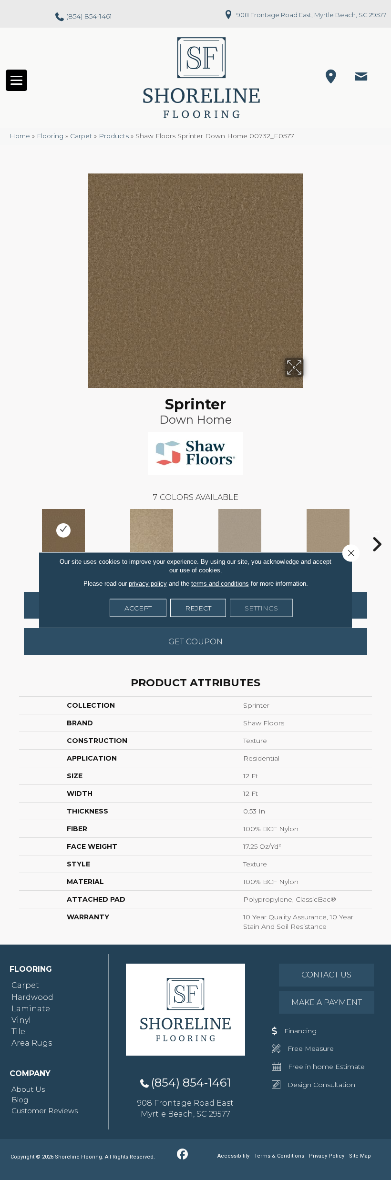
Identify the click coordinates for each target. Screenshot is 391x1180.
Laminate (30, 1008)
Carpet (81, 136)
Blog (19, 1099)
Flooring (50, 136)
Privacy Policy (326, 1156)
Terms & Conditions (279, 1156)
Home (20, 136)
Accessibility (233, 1156)
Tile (18, 1031)
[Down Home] (63, 530)
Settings (261, 608)
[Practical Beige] (328, 530)
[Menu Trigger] (16, 80)
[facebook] (182, 1155)
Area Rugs (31, 1043)
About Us (28, 1089)
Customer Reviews (44, 1110)
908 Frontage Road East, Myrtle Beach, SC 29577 (311, 15)
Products (114, 136)
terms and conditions (220, 583)
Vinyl (21, 1020)
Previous (14, 530)
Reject (198, 608)
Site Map (360, 1156)
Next (377, 530)
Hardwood (32, 997)
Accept (138, 608)
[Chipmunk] (240, 530)
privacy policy (148, 583)
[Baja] (151, 530)
